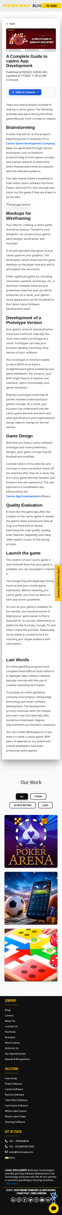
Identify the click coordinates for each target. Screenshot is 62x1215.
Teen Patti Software (16, 1100)
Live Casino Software (16, 1105)
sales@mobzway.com (21, 1152)
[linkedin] (13, 1199)
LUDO (45, 805)
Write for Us (12, 1048)
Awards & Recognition (17, 1059)
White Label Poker (15, 1116)
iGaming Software (15, 1121)
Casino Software (14, 1089)
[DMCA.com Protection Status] (10, 1157)
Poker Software (13, 1083)
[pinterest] (36, 1199)
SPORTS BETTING (23, 805)
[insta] (19, 1199)
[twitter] (30, 1199)
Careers (9, 1015)
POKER (38, 796)
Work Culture (12, 1042)
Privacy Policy (23, 1193)
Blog (7, 1010)
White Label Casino (16, 1111)
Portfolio (10, 1031)
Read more (12, 1183)
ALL (22, 796)
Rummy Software (14, 1094)
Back (12, 23)
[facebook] (24, 1199)
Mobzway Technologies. (29, 1190)
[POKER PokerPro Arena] (31, 841)
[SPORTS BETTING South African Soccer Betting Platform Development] (31, 898)
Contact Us (11, 1026)
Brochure (10, 1037)
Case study (11, 1078)
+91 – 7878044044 (19, 1141)
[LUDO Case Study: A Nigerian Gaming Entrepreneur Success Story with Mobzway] (31, 955)
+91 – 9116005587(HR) (21, 1146)
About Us (10, 1020)
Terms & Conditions (38, 1193)
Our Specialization (15, 1053)
